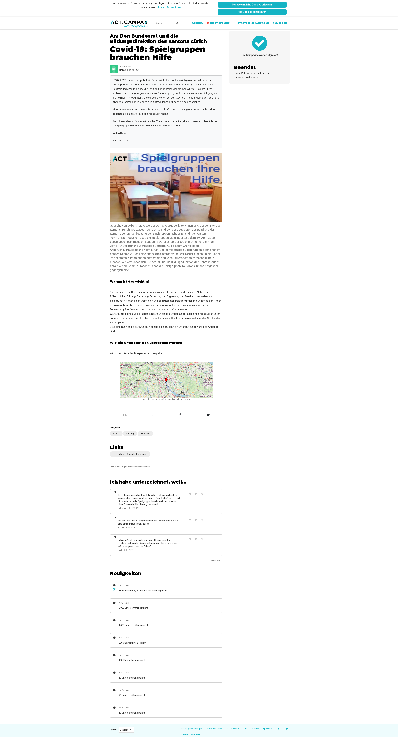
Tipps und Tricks (214, 728)
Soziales (145, 433)
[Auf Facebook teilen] (180, 414)
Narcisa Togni (127, 69)
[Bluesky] (286, 728)
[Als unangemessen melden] (196, 494)
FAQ (246, 728)
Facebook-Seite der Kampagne (131, 454)
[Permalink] (202, 493)
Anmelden (280, 23)
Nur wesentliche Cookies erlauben (252, 4)
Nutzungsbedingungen (191, 728)
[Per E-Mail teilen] (152, 414)
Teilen (124, 415)
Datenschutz (233, 728)
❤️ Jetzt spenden (218, 23)
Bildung (130, 433)
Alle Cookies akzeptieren (252, 11)
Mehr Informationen (170, 7)
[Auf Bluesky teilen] (208, 414)
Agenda (197, 23)
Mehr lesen (215, 560)
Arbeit (116, 433)
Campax (196, 734)
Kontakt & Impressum (262, 728)
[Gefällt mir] (190, 494)
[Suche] (177, 23)
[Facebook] (278, 728)
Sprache (113, 729)
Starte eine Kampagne (253, 23)
